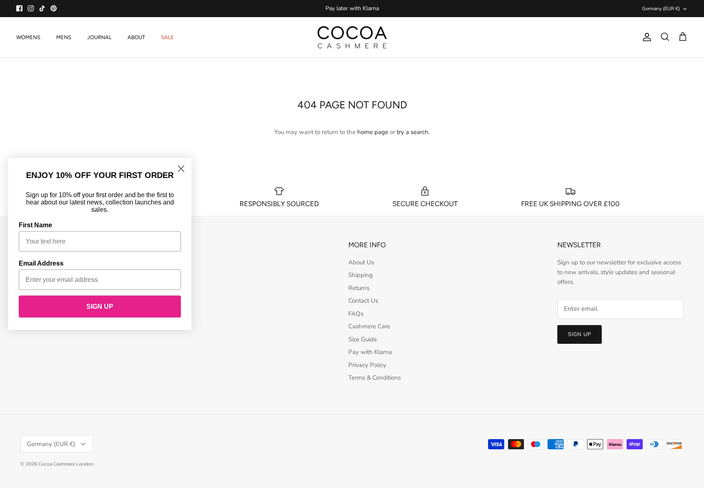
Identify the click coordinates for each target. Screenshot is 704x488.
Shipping (360, 275)
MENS (63, 37)
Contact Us (363, 301)
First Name (35, 225)
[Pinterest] (54, 8)
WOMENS (28, 37)
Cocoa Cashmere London (65, 464)
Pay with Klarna (370, 352)
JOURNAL (99, 37)
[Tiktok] (42, 8)
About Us (361, 262)
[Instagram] (31, 8)
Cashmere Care (369, 326)
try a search (413, 132)
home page (372, 132)
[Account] (645, 37)
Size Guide (362, 339)
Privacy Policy (367, 365)
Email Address (41, 263)
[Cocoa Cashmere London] (352, 37)
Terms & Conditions (374, 378)
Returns (359, 288)
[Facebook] (19, 8)
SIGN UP (99, 306)
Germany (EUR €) (661, 8)
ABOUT (136, 37)
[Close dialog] (181, 169)
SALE (167, 37)
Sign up (579, 334)
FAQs (355, 314)
